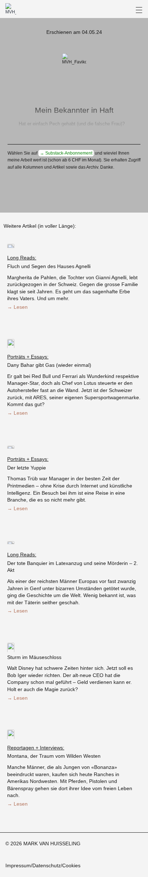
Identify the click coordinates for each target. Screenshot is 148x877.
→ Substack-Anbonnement (66, 153)
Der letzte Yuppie (26, 468)
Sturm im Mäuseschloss (34, 657)
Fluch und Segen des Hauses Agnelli (49, 266)
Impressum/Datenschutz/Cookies (42, 865)
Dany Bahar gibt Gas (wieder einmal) (49, 365)
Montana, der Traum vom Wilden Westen (54, 756)
